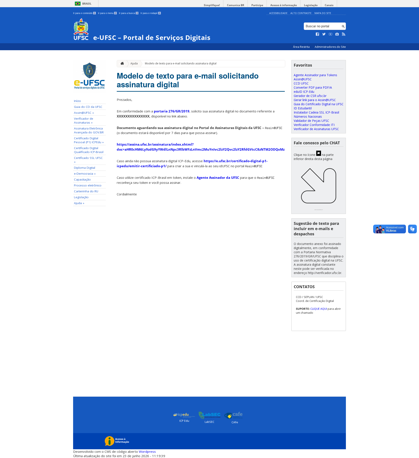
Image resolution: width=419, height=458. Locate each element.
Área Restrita (301, 47)
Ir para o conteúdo (84, 13)
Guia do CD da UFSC (88, 107)
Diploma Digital (84, 168)
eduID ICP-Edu (304, 92)
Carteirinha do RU (86, 191)
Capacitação (82, 179)
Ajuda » (79, 203)
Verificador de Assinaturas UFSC (316, 129)
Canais (329, 5)
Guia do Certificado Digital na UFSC (318, 104)
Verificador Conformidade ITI (314, 125)
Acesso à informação (283, 5)
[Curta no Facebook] (317, 34)
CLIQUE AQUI (319, 309)
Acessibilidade (278, 13)
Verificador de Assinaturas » (83, 120)
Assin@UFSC (303, 79)
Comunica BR (235, 5)
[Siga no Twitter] (324, 34)
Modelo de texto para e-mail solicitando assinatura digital (180, 63)
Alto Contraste (300, 13)
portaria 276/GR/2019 (171, 111)
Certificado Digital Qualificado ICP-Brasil (88, 150)
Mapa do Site (322, 13)
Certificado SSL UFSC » (88, 160)
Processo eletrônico (87, 185)
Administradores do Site (330, 47)
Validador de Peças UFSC (311, 121)
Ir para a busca (128, 13)
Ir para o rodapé (150, 13)
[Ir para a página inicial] (121, 63)
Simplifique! (212, 5)
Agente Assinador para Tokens (315, 75)
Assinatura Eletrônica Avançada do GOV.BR (89, 130)
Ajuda (134, 63)
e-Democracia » (85, 174)
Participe (257, 5)
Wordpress (147, 451)
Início (77, 101)
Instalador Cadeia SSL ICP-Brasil (316, 112)
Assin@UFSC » (84, 113)
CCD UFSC (301, 83)
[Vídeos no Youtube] (330, 34)
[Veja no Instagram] (337, 34)
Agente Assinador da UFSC (218, 177)
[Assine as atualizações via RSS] (343, 34)
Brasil (86, 3)
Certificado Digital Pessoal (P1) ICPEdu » (89, 140)
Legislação (311, 5)
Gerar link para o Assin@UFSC (315, 100)
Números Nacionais (308, 116)
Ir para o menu (107, 13)
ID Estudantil (303, 108)
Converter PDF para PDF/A (313, 87)
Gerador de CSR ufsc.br (310, 96)
